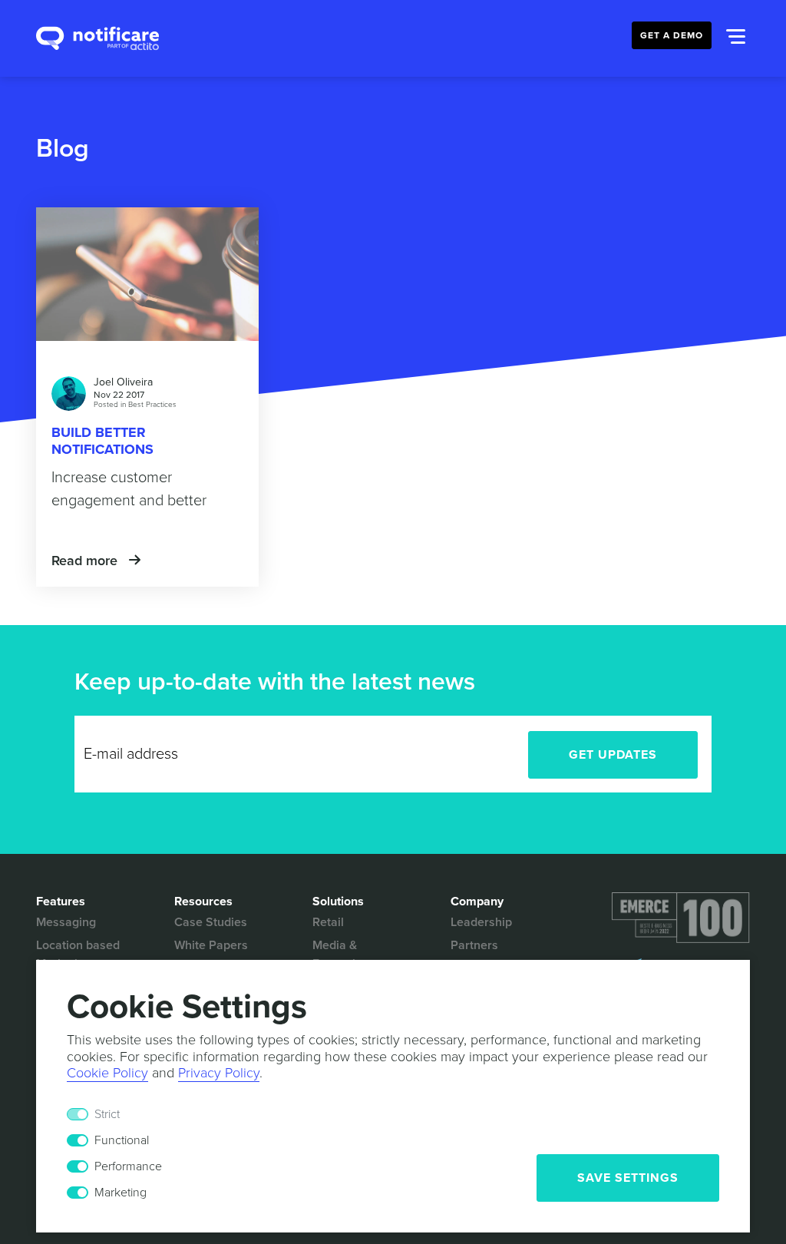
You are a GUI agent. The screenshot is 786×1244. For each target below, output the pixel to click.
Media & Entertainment (351, 954)
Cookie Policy (107, 1072)
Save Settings (628, 1178)
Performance (128, 1166)
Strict (107, 1114)
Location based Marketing (78, 954)
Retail (328, 922)
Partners (474, 945)
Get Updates (613, 755)
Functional (121, 1140)
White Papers (211, 945)
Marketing (120, 1192)
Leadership (481, 922)
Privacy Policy (218, 1072)
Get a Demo (671, 35)
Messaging (66, 922)
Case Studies (210, 922)
